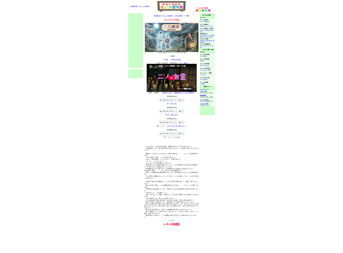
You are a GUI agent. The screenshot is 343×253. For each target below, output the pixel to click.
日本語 (166, 59)
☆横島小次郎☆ (174, 114)
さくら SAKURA (204, 99)
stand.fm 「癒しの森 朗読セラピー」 (177, 126)
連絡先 (185, 63)
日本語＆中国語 (176, 59)
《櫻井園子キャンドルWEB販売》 (184, 93)
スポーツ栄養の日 (204, 21)
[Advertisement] (160, 12)
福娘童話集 (134, 6)
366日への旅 (203, 91)
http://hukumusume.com (204, 89)
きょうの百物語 (144, 6)
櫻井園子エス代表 (167, 93)
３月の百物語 (178, 16)
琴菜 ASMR (173, 103)
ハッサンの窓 (176, 137)
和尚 (160, 181)
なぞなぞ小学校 (204, 104)
